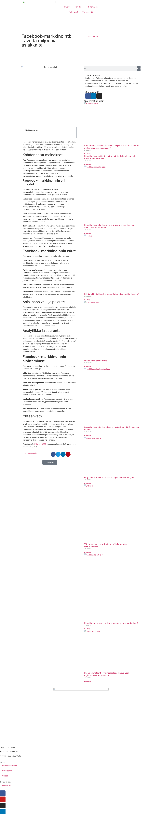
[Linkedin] (93, 96)
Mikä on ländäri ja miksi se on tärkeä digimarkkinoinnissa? (111, 294)
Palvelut (78, 7)
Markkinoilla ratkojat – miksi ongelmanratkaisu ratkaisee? (111, 623)
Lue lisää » (87, 154)
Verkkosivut (7, 771)
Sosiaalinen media (9, 766)
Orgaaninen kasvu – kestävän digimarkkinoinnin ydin (109, 477)
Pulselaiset (73, 12)
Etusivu (67, 7)
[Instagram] (99, 96)
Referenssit (93, 7)
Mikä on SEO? (40, 444)
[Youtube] (3, 799)
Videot (5, 776)
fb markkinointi (31, 453)
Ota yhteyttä (87, 12)
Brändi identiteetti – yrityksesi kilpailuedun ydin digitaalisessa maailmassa (106, 674)
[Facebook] (88, 96)
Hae (139, 68)
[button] (73, 130)
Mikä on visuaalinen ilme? (96, 361)
